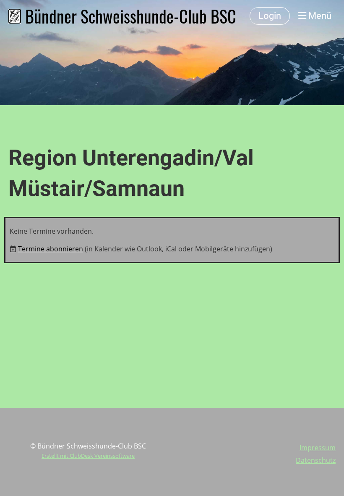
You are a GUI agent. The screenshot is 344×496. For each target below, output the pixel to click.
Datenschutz (316, 460)
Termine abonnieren (50, 248)
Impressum (318, 447)
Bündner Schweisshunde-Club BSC (130, 16)
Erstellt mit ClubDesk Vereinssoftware (88, 455)
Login (269, 16)
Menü (318, 16)
